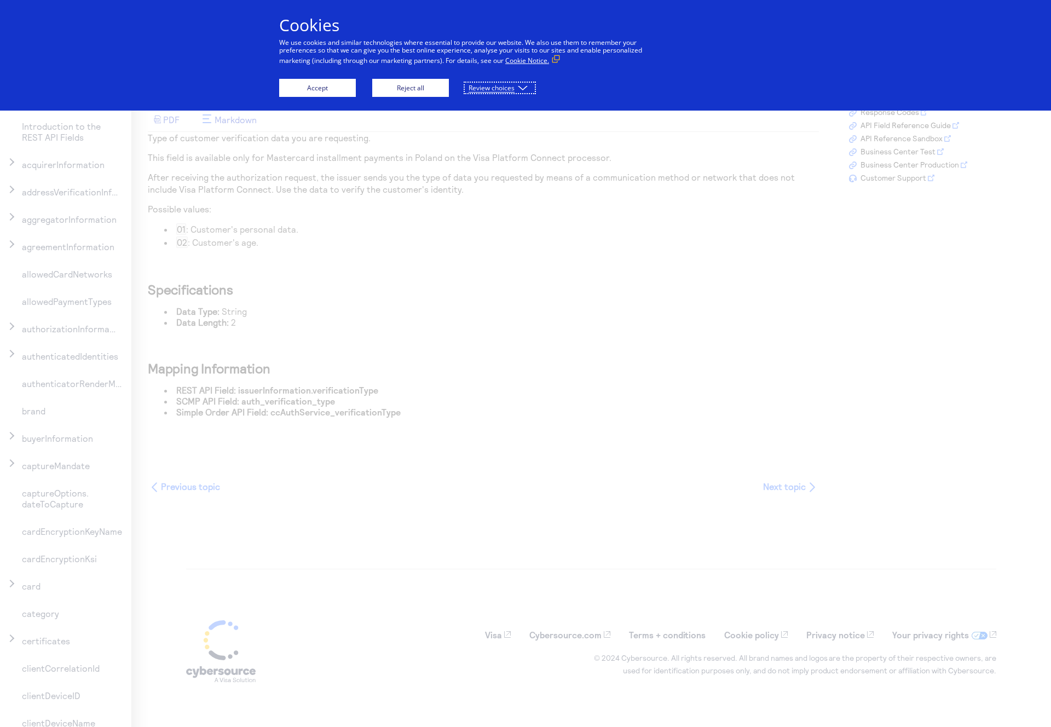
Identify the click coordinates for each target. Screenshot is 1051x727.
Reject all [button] (410, 88)
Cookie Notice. (527, 60)
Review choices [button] (492, 88)
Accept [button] (317, 88)
